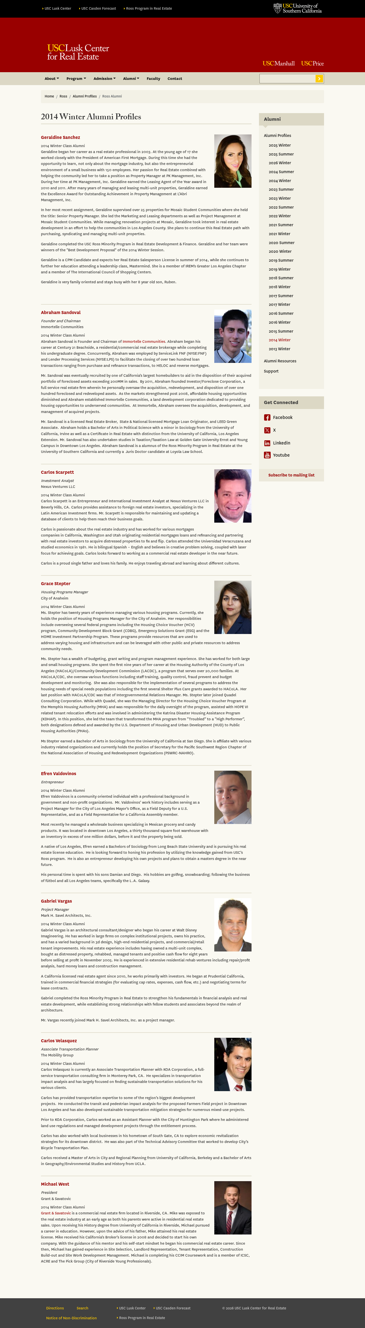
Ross (63, 96)
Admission (103, 78)
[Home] (78, 52)
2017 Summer (281, 295)
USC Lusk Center (58, 8)
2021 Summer (281, 224)
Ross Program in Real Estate (149, 8)
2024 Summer (281, 171)
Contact (175, 78)
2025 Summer (281, 154)
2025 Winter (280, 145)
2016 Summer (281, 313)
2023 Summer (281, 189)
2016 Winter (280, 322)
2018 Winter (280, 286)
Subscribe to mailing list (291, 475)
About (50, 78)
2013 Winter (279, 348)
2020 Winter (280, 251)
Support (271, 371)
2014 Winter (280, 340)
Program (74, 78)
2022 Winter (280, 216)
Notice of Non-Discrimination (71, 1318)
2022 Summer (281, 207)
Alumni (129, 78)
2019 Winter (280, 269)
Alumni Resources (280, 361)
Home (49, 96)
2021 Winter (279, 233)
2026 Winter (280, 162)
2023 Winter (280, 198)
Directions (55, 1308)
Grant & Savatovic (56, 1213)
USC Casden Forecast (98, 8)
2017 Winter (279, 304)
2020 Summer (281, 242)
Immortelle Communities (144, 341)
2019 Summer (281, 260)
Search (319, 78)
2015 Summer (281, 331)
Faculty (153, 78)
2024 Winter (280, 180)
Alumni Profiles (85, 96)
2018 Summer (281, 278)
